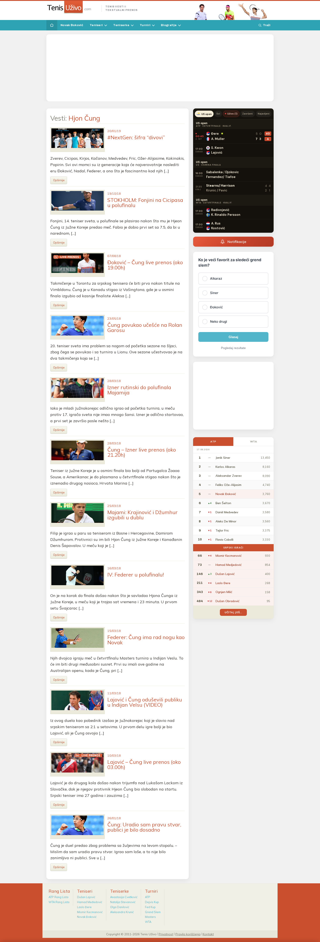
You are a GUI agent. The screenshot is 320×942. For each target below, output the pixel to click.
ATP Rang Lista (58, 897)
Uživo (232, 113)
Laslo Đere (84, 907)
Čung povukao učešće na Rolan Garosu (144, 327)
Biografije (169, 25)
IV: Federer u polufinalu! (135, 574)
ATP (213, 441)
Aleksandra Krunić (122, 912)
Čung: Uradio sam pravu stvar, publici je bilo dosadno (144, 827)
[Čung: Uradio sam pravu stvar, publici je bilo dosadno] (77, 826)
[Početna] (51, 25)
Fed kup (150, 907)
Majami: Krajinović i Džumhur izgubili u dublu (142, 515)
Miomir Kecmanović (90, 912)
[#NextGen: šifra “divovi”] (77, 139)
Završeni (247, 113)
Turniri (145, 25)
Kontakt (208, 934)
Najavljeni (264, 113)
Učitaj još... (233, 612)
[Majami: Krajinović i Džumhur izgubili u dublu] (77, 514)
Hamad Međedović (89, 902)
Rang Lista (59, 891)
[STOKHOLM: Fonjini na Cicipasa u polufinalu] (77, 202)
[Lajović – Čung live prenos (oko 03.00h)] (77, 764)
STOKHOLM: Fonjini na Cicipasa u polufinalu (145, 202)
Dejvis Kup (152, 902)
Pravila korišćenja (187, 934)
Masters (150, 917)
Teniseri (96, 25)
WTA (253, 441)
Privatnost (166, 934)
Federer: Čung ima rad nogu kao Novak (146, 640)
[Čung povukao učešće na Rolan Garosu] (77, 327)
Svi (218, 113)
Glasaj (233, 337)
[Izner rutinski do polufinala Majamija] (77, 389)
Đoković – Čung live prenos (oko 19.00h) (145, 265)
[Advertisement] (160, 67)
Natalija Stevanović (122, 902)
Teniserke (121, 25)
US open (206, 114)
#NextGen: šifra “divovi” (136, 137)
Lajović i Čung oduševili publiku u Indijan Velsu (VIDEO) (144, 702)
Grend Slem (153, 912)
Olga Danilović (119, 907)
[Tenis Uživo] (72, 7)
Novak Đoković (72, 25)
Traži (266, 25)
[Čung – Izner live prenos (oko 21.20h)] (77, 452)
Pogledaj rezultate (233, 348)
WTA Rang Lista (59, 902)
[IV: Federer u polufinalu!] (77, 577)
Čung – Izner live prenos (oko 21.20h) (141, 452)
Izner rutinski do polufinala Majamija (139, 390)
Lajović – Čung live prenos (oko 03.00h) (144, 764)
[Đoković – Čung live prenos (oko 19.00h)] (77, 264)
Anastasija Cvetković (123, 897)
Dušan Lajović (86, 897)
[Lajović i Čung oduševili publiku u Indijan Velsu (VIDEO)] (77, 701)
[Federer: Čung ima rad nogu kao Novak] (77, 639)
